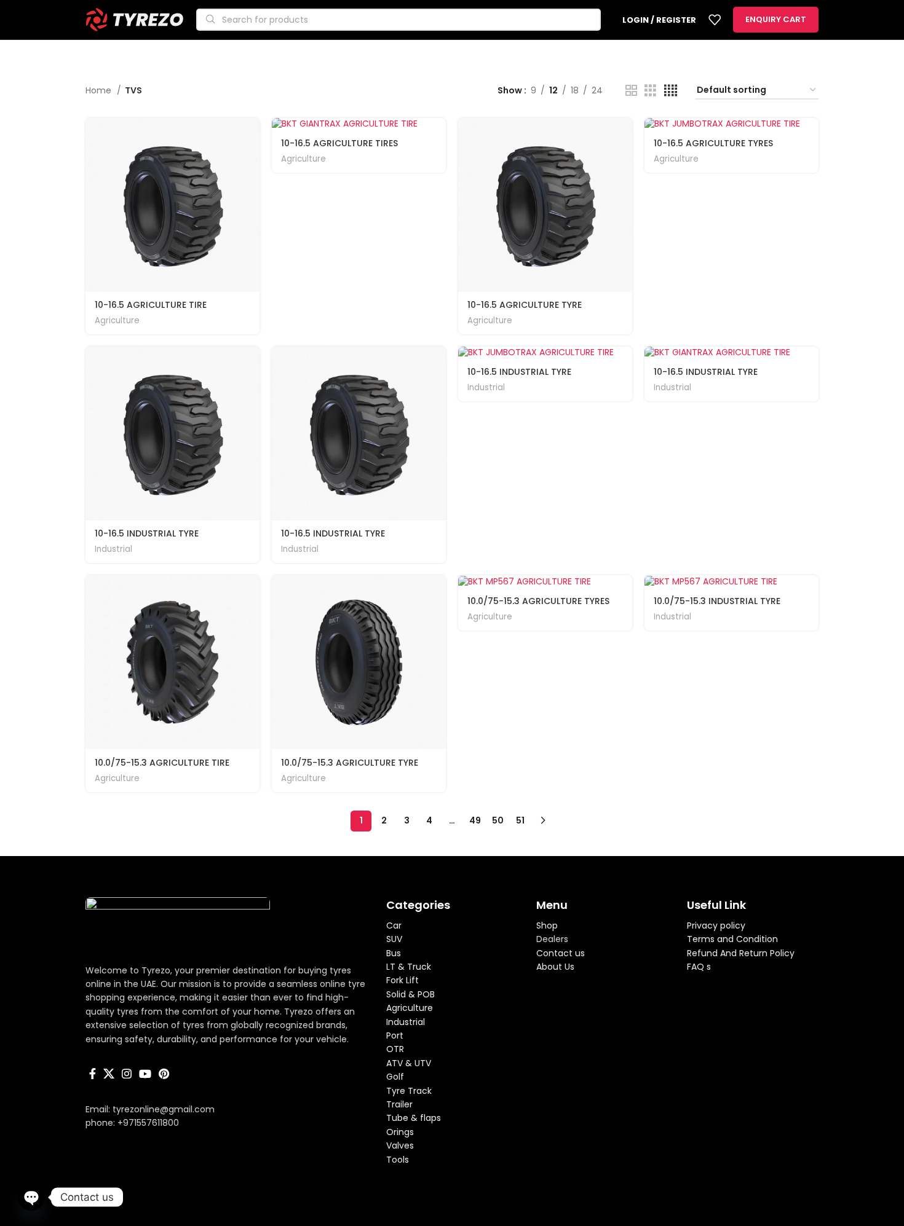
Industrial (113, 549)
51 (520, 820)
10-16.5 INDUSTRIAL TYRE (147, 533)
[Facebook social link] (92, 1073)
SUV (394, 939)
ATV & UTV (408, 1063)
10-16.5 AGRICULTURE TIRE (151, 305)
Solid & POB (410, 994)
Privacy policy (716, 925)
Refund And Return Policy (741, 953)
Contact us (560, 953)
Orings (400, 1132)
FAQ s (699, 967)
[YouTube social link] (145, 1073)
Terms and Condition (732, 939)
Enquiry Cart (775, 19)
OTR (395, 1049)
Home (99, 90)
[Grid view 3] (650, 90)
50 (498, 820)
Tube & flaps (413, 1118)
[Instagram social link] (126, 1073)
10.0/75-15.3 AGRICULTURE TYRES (538, 601)
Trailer (399, 1104)
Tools (397, 1159)
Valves (400, 1145)
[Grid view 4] (670, 90)
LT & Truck (408, 967)
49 (475, 820)
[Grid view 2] (631, 90)
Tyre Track (409, 1091)
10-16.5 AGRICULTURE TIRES (339, 143)
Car (394, 925)
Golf (395, 1077)
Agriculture (117, 320)
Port (394, 1035)
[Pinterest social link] (164, 1073)
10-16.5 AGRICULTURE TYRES (713, 143)
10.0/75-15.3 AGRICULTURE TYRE (349, 762)
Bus (393, 953)
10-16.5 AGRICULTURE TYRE (524, 305)
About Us (555, 967)
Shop (547, 925)
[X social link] (109, 1073)
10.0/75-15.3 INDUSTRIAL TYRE (717, 601)
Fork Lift (402, 980)
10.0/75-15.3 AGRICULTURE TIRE (162, 762)
